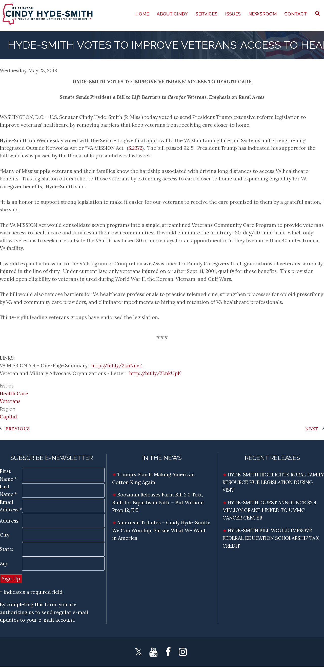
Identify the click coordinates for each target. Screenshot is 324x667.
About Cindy (172, 13)
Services (206, 13)
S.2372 (135, 148)
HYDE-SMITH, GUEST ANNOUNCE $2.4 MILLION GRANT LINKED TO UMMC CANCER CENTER (269, 510)
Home (142, 13)
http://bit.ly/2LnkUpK (155, 373)
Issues (233, 13)
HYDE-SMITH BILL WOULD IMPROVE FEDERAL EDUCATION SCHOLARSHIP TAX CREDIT (270, 538)
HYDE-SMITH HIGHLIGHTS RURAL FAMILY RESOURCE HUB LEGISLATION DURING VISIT (273, 482)
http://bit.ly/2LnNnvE (116, 365)
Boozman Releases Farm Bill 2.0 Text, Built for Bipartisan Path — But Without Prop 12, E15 (158, 502)
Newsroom (262, 13)
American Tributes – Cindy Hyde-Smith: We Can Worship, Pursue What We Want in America (161, 530)
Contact (295, 13)
